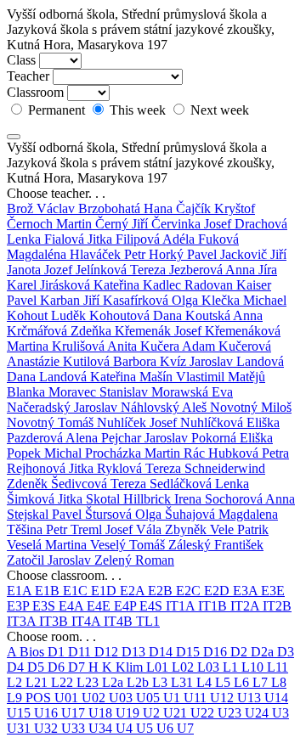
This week (137, 110)
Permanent (56, 110)
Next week (218, 110)
